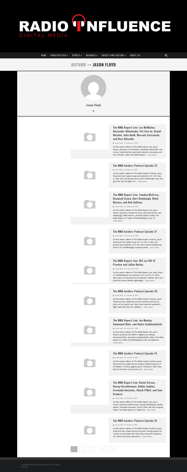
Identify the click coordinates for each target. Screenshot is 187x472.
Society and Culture (113, 55)
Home (44, 55)
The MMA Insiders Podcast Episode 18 (135, 421)
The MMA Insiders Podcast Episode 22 (135, 165)
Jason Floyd (93, 105)
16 (104, 449)
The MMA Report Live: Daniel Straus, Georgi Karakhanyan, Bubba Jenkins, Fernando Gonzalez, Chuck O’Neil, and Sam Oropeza (137, 388)
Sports (76, 55)
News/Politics (58, 55)
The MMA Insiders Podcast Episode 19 (135, 353)
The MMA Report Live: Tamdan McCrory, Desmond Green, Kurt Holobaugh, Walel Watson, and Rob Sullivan (136, 198)
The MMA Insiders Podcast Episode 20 (135, 291)
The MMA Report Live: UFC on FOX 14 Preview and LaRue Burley (134, 262)
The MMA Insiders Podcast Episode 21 (135, 231)
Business (91, 55)
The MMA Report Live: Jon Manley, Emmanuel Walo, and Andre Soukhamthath (137, 322)
